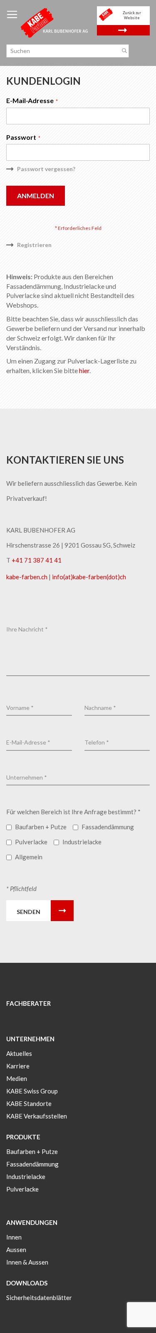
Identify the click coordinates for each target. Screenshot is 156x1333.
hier (84, 370)
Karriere (18, 1066)
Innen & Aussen (27, 1262)
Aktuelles (19, 1053)
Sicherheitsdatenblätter (39, 1297)
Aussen (16, 1249)
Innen (14, 1237)
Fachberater (28, 1003)
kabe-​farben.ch (27, 577)
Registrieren (34, 244)
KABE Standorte (29, 1103)
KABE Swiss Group (32, 1091)
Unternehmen (30, 1039)
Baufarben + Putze (32, 1151)
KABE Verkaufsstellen (36, 1116)
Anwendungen (31, 1222)
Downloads (26, 1283)
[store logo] (55, 22)
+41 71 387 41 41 (37, 560)
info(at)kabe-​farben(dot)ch (89, 577)
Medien (16, 1078)
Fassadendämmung (32, 1164)
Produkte (23, 1137)
